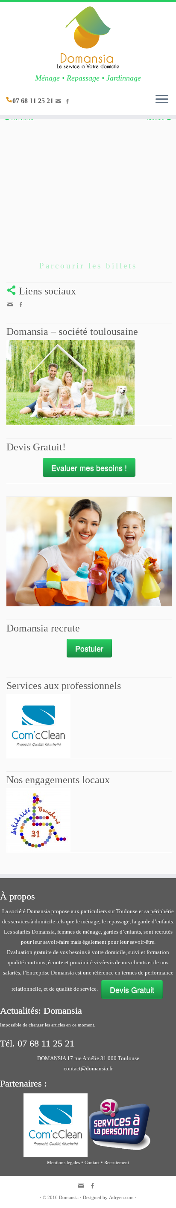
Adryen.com (121, 1197)
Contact (92, 1162)
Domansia (69, 1197)
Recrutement (116, 1162)
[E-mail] (60, 103)
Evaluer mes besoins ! (89, 467)
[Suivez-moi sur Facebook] (69, 102)
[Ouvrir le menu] (161, 99)
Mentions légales (63, 1162)
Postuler (89, 648)
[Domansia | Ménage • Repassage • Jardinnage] (88, 37)
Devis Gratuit (132, 989)
